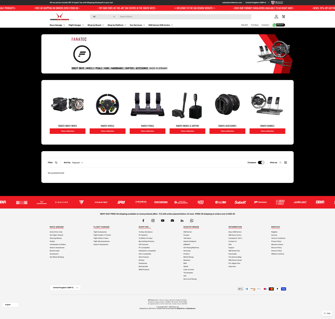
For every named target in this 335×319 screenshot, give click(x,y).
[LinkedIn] (182, 220)
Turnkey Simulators (145, 232)
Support (231, 248)
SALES (244, 25)
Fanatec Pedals (147, 125)
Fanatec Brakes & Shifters (187, 125)
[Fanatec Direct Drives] (67, 104)
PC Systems (143, 235)
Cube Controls (188, 270)
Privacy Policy (276, 241)
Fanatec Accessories (227, 125)
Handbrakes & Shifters (58, 245)
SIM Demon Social (235, 260)
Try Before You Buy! (145, 238)
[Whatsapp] (191, 220)
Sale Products (144, 257)
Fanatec (186, 235)
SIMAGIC (186, 245)
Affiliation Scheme (277, 254)
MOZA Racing (188, 257)
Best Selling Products (146, 241)
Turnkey (254, 25)
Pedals (52, 241)
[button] (284, 16)
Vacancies (232, 266)
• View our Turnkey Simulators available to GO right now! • (244, 8)
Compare (252, 162)
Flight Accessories (100, 232)
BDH (185, 263)
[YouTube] (162, 220)
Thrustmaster (188, 273)
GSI (184, 276)
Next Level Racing (190, 279)
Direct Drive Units (56, 232)
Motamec (186, 260)
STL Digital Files (234, 263)
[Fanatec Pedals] (147, 104)
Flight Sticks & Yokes (101, 238)
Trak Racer (187, 238)
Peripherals (143, 263)
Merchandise (143, 266)
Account (274, 235)
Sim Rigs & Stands (56, 235)
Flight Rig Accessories (102, 241)
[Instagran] (153, 220)
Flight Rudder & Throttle (102, 235)
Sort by (67, 162)
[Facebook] (143, 220)
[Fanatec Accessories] (227, 104)
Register (274, 232)
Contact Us (232, 241)
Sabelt (185, 266)
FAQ (229, 245)
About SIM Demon (235, 232)
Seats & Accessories (57, 248)
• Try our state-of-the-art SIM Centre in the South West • (107, 8)
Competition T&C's (235, 238)
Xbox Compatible (145, 254)
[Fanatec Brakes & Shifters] (187, 104)
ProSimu (186, 254)
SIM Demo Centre (234, 235)
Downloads (232, 254)
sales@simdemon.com (232, 3)
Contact (265, 25)
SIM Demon (187, 232)
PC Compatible (144, 248)
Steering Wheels (56, 238)
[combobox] (170, 16)
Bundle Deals (54, 251)
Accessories (54, 254)
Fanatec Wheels (107, 125)
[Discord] (172, 220)
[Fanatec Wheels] (107, 104)
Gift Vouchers (143, 245)
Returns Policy (276, 248)
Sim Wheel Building (57, 257)
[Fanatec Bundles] (267, 104)
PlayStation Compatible (147, 251)
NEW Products (144, 270)
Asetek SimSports (189, 241)
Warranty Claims (277, 245)
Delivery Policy (276, 251)
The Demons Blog (234, 257)
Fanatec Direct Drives (67, 125)
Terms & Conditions (278, 238)
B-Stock (141, 260)
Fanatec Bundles (267, 125)
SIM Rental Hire (234, 251)
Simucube (187, 251)
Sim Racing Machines (191, 248)
